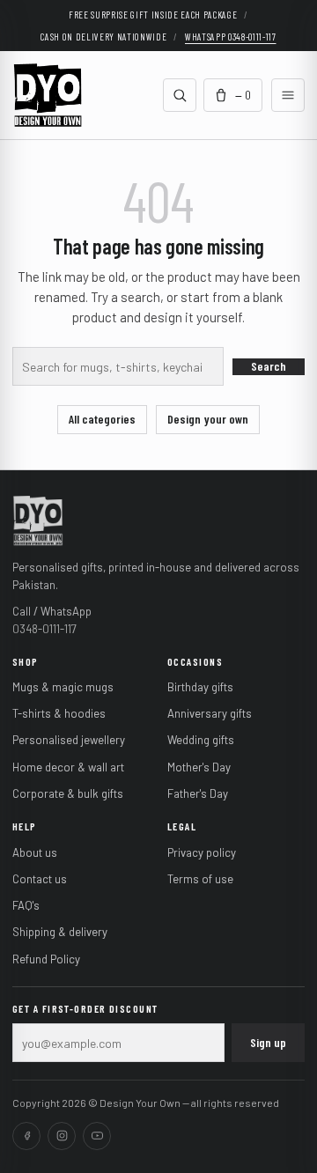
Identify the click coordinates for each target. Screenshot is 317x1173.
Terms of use (200, 879)
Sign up (268, 1042)
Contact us (39, 879)
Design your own (207, 418)
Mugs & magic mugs (63, 687)
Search (268, 365)
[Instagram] (62, 1136)
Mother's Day (199, 767)
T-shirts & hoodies (59, 713)
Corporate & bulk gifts (67, 793)
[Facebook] (26, 1136)
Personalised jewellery (68, 740)
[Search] (179, 95)
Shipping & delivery (59, 932)
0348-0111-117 (44, 629)
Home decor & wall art (68, 767)
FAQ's (26, 905)
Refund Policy (46, 959)
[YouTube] (97, 1136)
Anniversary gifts (209, 713)
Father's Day (197, 793)
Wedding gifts (200, 740)
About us (34, 852)
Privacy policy (201, 852)
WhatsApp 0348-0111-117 (230, 36)
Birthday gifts (200, 687)
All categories (102, 418)
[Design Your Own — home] (37, 519)
